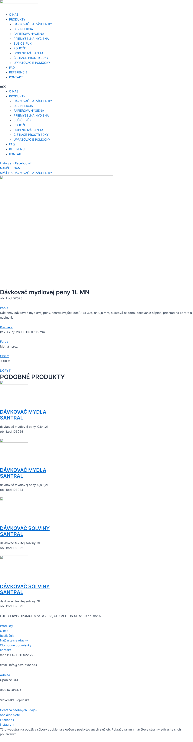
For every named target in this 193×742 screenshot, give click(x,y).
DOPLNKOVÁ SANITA (28, 53)
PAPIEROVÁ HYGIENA (29, 34)
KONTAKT (16, 77)
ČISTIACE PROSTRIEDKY (31, 58)
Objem (4, 356)
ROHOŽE (20, 48)
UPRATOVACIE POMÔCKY (32, 63)
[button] (96, 86)
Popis (4, 308)
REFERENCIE (18, 72)
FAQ (12, 67)
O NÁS (13, 14)
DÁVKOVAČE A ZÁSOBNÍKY (33, 24)
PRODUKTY (17, 19)
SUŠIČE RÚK (22, 43)
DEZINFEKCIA (23, 29)
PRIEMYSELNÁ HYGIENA (31, 38)
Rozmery (6, 327)
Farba (4, 341)
